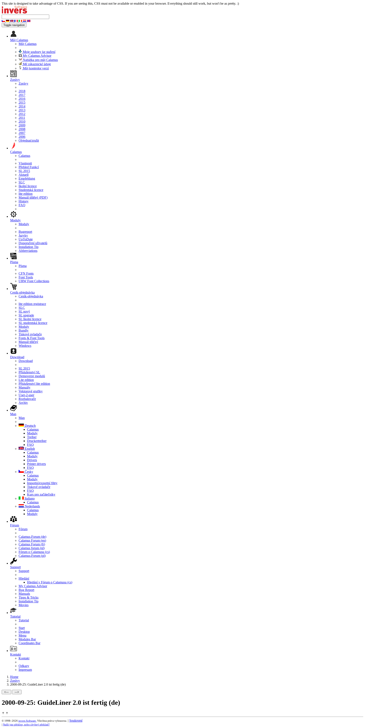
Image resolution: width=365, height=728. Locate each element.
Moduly (24, 224)
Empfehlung (27, 178)
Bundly (24, 330)
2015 (22, 102)
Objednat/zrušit (29, 140)
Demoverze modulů (32, 376)
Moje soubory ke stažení (38, 52)
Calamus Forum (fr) (32, 544)
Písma (23, 266)
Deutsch (30, 425)
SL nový (24, 311)
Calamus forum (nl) (32, 548)
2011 (22, 117)
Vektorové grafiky (31, 391)
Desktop (24, 631)
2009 (22, 125)
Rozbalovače (27, 399)
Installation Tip (28, 247)
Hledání (24, 578)
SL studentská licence (33, 323)
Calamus (24, 155)
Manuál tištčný (28, 342)
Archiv (23, 402)
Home (14, 677)
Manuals (24, 593)
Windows (25, 345)
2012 (22, 114)
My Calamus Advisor (36, 55)
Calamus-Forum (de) (32, 536)
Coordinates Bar (29, 643)
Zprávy (23, 83)
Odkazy (24, 666)
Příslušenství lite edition (34, 383)
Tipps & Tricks (28, 597)
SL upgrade (26, 315)
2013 (22, 110)
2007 (22, 133)
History (24, 201)
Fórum (23, 529)
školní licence (28, 186)
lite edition (26, 193)
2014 (22, 106)
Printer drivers (36, 464)
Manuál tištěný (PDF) (33, 197)
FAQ (22, 205)
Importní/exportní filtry (42, 483)
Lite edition (26, 380)
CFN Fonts (26, 273)
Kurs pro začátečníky (41, 494)
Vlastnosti (25, 163)
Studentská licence (31, 190)
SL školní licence (30, 319)
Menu (22, 635)
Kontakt (24, 658)
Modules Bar (27, 639)
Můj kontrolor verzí (35, 68)
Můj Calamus (28, 44)
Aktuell (24, 174)
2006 (22, 136)
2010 (22, 121)
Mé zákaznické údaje (36, 64)
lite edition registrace (32, 304)
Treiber (32, 437)
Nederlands (32, 506)
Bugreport (25, 231)
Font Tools (26, 277)
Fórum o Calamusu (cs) (34, 552)
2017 (22, 95)
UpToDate (26, 239)
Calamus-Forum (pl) (32, 555)
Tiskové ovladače (30, 334)
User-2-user (26, 395)
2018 (22, 91)
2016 (22, 98)
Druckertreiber (36, 441)
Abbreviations (28, 250)
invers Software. (27, 720)
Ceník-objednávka (31, 296)
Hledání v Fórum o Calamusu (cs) (49, 582)
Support (24, 571)
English (29, 448)
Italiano (29, 498)
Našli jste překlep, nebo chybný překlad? (26, 724)
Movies (24, 605)
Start (22, 628)
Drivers (32, 460)
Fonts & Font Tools (32, 338)
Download (26, 361)
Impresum (25, 669)
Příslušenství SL (29, 372)
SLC (22, 182)
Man (22, 418)
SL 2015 (24, 171)
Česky (28, 471)
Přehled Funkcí (29, 167)
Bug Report (26, 590)
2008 (22, 129)
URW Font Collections (34, 281)
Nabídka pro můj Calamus (40, 60)
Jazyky (23, 235)
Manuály (24, 387)
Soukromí (75, 720)
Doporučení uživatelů (33, 243)
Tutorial (24, 620)
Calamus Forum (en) (32, 540)
